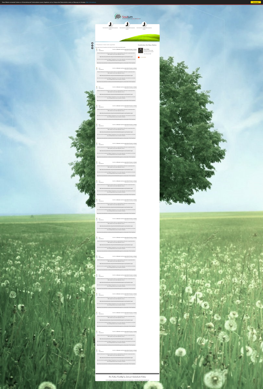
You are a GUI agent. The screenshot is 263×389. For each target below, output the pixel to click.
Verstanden (256, 2)
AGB (123, 373)
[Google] (92, 46)
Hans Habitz (146, 49)
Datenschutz (130, 373)
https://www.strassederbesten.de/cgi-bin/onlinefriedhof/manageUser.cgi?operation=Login (116, 56)
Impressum (126, 373)
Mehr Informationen (91, 2)
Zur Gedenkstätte (143, 57)
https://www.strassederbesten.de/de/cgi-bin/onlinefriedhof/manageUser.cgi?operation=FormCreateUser (116, 62)
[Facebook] (92, 48)
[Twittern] (92, 43)
